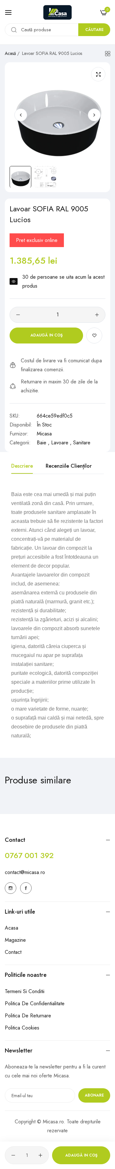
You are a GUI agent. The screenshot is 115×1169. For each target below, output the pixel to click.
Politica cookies (22, 1027)
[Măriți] (98, 74)
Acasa (11, 927)
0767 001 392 (29, 855)
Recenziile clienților (69, 466)
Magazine (15, 940)
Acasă (10, 53)
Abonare (94, 1095)
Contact (13, 952)
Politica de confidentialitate (35, 1003)
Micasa (44, 433)
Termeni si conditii (24, 991)
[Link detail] (10, 888)
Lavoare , (61, 442)
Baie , (43, 442)
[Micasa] (57, 12)
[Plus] (97, 315)
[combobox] (57, 29)
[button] (94, 115)
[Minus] (18, 315)
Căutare (94, 30)
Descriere (22, 466)
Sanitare (81, 442)
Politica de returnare (28, 1015)
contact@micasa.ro (25, 872)
